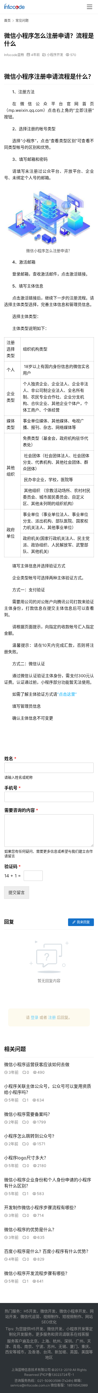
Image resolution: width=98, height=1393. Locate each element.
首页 (7, 20)
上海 (45, 1341)
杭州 (56, 1341)
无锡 (62, 1346)
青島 (16, 1346)
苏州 (51, 1346)
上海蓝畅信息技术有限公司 (31, 1370)
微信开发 (54, 1328)
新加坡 (60, 1351)
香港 (35, 1351)
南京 (28, 1346)
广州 (79, 1341)
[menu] (89, 7)
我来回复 (83, 922)
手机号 (12, 788)
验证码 (12, 866)
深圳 (68, 1341)
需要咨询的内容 (21, 810)
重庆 (85, 1346)
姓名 (10, 758)
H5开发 (36, 1328)
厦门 (74, 1346)
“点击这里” (67, 694)
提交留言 (16, 892)
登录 (34, 1017)
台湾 (47, 1351)
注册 (52, 1017)
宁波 (39, 1346)
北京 (34, 1341)
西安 (9, 1351)
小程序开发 (55, 55)
